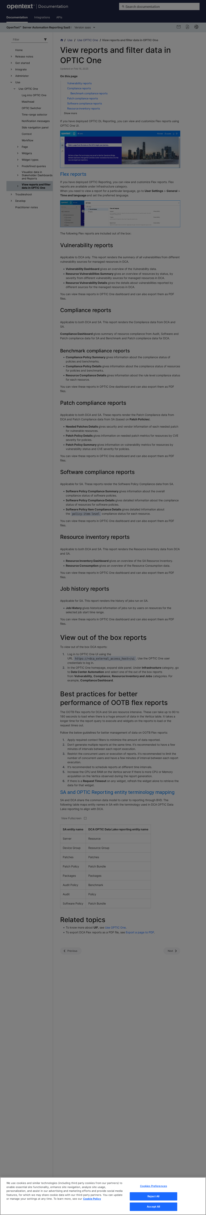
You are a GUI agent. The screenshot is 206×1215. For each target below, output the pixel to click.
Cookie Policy (92, 1198)
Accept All (153, 1206)
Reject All (153, 1196)
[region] (103, 1196)
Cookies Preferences (153, 1186)
